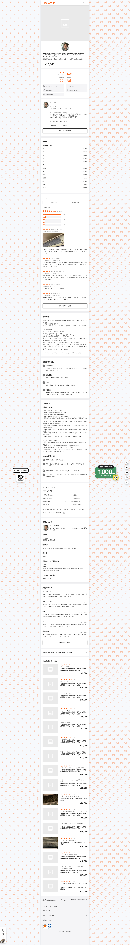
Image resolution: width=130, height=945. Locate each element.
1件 (64, 217)
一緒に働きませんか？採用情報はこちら (3, 933)
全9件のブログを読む (65, 642)
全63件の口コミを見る (65, 306)
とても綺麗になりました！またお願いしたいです (56, 288)
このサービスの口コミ (76, 202)
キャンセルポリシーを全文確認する (52, 512)
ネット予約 (49, 366)
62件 (64, 214)
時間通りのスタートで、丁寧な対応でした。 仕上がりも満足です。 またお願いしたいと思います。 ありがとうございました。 (65, 298)
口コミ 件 (61, 74)
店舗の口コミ (54, 202)
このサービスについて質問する (58, 125)
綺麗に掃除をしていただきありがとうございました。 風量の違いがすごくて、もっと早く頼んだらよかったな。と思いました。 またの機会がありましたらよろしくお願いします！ (65, 277)
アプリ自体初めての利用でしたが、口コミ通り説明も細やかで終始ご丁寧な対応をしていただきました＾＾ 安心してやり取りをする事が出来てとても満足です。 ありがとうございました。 (65, 264)
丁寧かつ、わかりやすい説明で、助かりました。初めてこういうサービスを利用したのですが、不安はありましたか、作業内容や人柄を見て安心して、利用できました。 (65, 251)
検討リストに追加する (65, 131)
